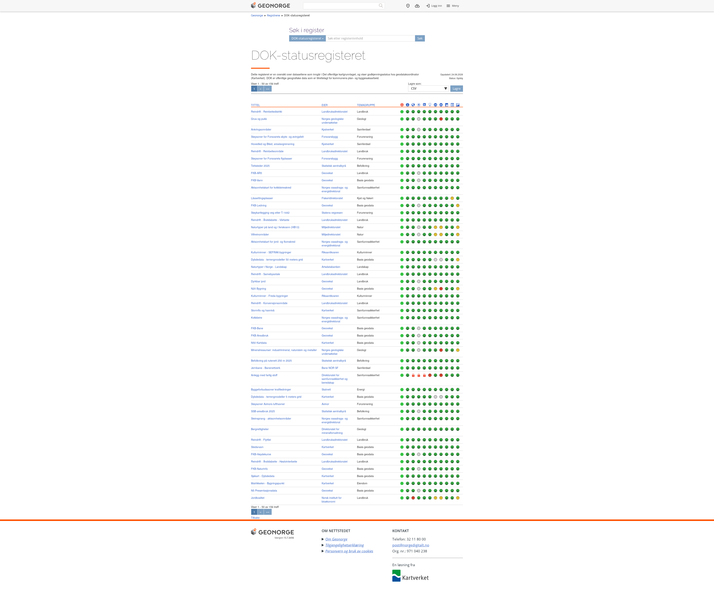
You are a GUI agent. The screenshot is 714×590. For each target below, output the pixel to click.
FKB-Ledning (258, 205)
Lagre (457, 89)
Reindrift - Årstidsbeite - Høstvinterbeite (274, 461)
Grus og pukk (259, 119)
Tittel (255, 105)
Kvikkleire (256, 317)
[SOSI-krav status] (435, 105)
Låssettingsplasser (262, 198)
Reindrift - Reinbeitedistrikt (266, 111)
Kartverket (328, 259)
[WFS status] (418, 105)
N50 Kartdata (259, 343)
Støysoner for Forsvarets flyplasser (271, 158)
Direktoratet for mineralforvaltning (332, 431)
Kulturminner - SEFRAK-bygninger (271, 252)
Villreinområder (260, 234)
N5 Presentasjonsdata (264, 490)
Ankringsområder (261, 129)
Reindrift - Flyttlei (261, 439)
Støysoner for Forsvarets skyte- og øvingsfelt (277, 136)
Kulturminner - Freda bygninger (269, 296)
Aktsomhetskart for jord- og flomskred (273, 241)
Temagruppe (366, 105)
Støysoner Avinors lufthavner (268, 404)
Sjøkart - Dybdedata (262, 476)
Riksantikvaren (330, 252)
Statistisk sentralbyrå (334, 166)
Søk (419, 38)
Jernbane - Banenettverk (265, 368)
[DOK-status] (402, 105)
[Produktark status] (446, 105)
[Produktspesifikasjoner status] (452, 105)
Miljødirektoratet (331, 227)
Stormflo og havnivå (262, 310)
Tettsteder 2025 (260, 166)
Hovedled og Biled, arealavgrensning (272, 144)
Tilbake (255, 517)
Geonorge (257, 15)
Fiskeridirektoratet (332, 198)
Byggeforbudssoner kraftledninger (271, 389)
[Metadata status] (407, 105)
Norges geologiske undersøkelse (333, 120)
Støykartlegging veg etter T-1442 (270, 212)
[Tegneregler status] (457, 105)
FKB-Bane (257, 328)
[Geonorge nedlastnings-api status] (429, 105)
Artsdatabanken (331, 267)
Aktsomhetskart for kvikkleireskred (271, 187)
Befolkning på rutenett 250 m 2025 (271, 360)
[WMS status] (413, 105)
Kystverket (328, 129)
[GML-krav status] (441, 105)
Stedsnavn (257, 447)
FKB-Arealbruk (259, 335)
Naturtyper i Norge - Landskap (269, 267)
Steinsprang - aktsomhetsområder (271, 418)
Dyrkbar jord (258, 281)
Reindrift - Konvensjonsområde (269, 303)
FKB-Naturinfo (259, 469)
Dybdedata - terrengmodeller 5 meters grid (276, 396)
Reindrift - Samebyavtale (265, 274)
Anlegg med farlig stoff (264, 375)
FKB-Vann (257, 180)
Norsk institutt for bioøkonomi (332, 499)
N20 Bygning (258, 288)
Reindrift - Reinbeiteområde (267, 151)
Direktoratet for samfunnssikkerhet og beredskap (335, 378)
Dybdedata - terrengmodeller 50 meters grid (277, 259)
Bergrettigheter (260, 429)
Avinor (325, 404)
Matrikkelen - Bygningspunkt (267, 483)
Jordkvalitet (257, 498)
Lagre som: (415, 83)
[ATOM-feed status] (424, 105)
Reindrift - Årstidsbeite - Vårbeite (270, 220)
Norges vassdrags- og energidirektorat (335, 189)
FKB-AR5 (256, 173)
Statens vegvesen (332, 212)
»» (267, 89)
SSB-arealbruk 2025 (263, 411)
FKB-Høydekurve (261, 454)
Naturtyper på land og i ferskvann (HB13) (275, 227)
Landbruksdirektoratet (335, 111)
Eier (325, 105)
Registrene (273, 15)
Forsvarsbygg (330, 136)
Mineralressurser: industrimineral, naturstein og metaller (284, 350)
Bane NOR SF (330, 368)
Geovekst (327, 173)
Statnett (326, 389)
